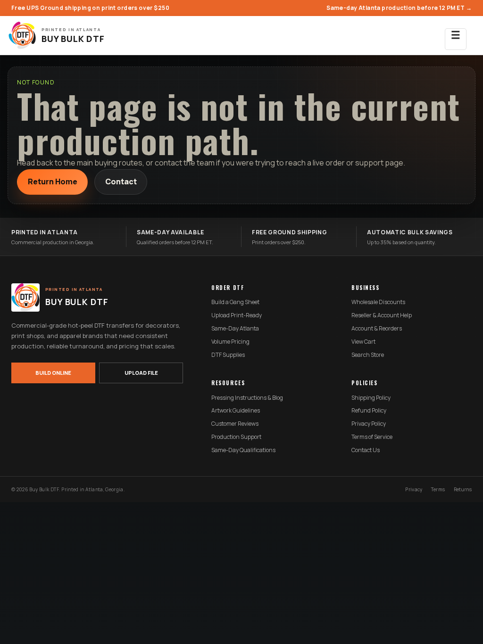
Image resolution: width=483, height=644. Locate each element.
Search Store (367, 355)
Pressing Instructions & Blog (247, 398)
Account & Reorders (376, 328)
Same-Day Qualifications (243, 450)
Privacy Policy (368, 424)
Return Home (52, 181)
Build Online (53, 372)
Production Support (236, 437)
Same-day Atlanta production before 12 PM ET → (399, 8)
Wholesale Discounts (378, 302)
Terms (438, 489)
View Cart (363, 342)
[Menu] (456, 35)
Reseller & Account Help (381, 315)
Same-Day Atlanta (235, 328)
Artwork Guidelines (235, 410)
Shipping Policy (371, 398)
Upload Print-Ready (236, 315)
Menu (455, 39)
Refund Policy (368, 410)
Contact (121, 181)
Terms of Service (371, 437)
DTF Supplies (228, 355)
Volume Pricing (230, 342)
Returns (463, 489)
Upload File (141, 372)
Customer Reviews (234, 424)
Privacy (413, 489)
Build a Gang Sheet (235, 302)
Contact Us (365, 450)
